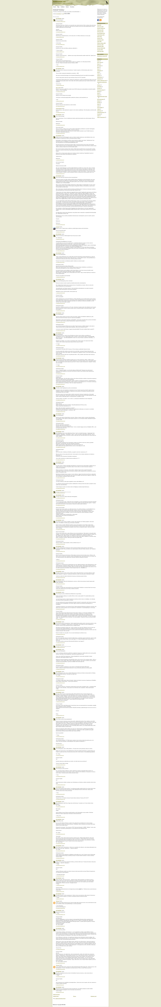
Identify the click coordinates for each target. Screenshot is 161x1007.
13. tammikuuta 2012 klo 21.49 (60, 330)
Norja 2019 (99, 25)
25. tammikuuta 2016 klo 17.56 (60, 914)
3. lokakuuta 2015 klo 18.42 (60, 891)
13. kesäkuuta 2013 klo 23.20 (60, 682)
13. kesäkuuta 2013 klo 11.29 (60, 676)
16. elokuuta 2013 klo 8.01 (60, 755)
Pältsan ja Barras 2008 (101, 43)
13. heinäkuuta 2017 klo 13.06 (60, 976)
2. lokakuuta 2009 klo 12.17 (60, 51)
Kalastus (98, 75)
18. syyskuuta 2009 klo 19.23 (60, 44)
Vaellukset (63, 6)
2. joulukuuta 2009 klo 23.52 (60, 66)
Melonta (98, 91)
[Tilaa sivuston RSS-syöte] (100, 20)
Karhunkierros (99, 77)
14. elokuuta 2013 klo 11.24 (60, 715)
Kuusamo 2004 (100, 49)
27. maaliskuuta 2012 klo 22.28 (60, 411)
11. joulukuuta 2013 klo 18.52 (60, 794)
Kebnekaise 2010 (100, 39)
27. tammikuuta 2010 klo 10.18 (60, 91)
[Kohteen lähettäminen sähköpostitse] (64, 13)
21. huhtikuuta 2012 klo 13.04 (60, 477)
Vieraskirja (72, 6)
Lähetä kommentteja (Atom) (60, 998)
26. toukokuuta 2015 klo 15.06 (60, 850)
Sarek (98, 105)
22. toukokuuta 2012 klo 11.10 (60, 529)
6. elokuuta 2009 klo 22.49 (60, 37)
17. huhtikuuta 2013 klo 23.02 (60, 642)
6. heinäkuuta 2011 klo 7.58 (60, 239)
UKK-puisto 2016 (100, 30)
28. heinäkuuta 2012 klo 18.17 (60, 583)
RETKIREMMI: (58, 18)
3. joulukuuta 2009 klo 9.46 (60, 85)
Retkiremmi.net (59, 2)
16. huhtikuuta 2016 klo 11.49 (60, 949)
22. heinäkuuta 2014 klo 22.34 (60, 817)
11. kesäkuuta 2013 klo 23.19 (60, 669)
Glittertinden (99, 70)
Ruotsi (98, 104)
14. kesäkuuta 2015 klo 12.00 (60, 865)
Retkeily (98, 100)
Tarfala (98, 109)
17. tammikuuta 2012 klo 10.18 (60, 345)
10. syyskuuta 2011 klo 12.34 (60, 250)
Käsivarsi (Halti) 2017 (101, 28)
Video (98, 115)
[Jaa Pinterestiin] (69, 13)
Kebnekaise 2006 (100, 46)
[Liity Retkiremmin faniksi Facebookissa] (98, 20)
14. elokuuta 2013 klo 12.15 (60, 736)
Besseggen (99, 65)
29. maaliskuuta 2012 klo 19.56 (60, 447)
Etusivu (54, 6)
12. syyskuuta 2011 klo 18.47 (60, 262)
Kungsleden (99, 86)
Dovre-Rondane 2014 (101, 33)
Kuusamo (99, 88)
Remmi (67, 6)
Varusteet (99, 114)
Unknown (57, 901)
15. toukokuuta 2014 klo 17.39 (60, 799)
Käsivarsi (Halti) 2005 (101, 48)
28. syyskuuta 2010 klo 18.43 (60, 106)
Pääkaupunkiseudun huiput (102, 96)
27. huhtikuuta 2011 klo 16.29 (60, 133)
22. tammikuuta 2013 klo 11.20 (60, 634)
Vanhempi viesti (93, 996)
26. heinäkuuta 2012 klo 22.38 (60, 569)
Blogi (58, 6)
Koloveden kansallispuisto (102, 82)
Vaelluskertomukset (100, 112)
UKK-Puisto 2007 (100, 44)
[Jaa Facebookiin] (68, 13)
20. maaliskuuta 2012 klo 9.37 (60, 384)
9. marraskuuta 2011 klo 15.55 (60, 303)
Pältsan (98, 94)
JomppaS (57, 226)
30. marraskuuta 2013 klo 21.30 (60, 784)
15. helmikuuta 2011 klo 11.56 (60, 112)
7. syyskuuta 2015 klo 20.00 (60, 885)
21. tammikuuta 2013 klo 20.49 (60, 619)
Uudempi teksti (56, 996)
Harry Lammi (58, 87)
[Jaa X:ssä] (67, 13)
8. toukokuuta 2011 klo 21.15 (60, 173)
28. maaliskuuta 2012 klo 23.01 (60, 429)
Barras (98, 64)
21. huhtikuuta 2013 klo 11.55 (60, 647)
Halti (98, 72)
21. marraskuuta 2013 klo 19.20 (60, 776)
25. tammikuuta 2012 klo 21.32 (60, 373)
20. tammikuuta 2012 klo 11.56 (60, 366)
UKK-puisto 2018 (100, 26)
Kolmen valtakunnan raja (101, 80)
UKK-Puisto (99, 110)
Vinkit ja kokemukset (101, 117)
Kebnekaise (99, 78)
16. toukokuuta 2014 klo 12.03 (60, 806)
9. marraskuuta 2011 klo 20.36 (60, 310)
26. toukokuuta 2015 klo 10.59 (60, 843)
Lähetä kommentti (56, 994)
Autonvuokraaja (59, 108)
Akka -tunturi (99, 62)
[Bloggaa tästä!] (65, 13)
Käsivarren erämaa (100, 89)
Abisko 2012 (99, 36)
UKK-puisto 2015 (100, 31)
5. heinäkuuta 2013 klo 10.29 (60, 701)
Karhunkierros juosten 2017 (102, 56)
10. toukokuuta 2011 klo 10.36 (60, 224)
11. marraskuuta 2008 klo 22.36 (60, 21)
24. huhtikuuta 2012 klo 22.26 (60, 505)
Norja (98, 93)
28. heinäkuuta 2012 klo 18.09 (60, 577)
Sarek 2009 (99, 41)
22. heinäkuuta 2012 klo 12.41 (60, 551)
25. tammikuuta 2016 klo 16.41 (60, 908)
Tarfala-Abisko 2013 (100, 34)
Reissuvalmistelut (100, 99)
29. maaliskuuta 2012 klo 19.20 (60, 437)
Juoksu (98, 73)
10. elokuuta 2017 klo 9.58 (60, 992)
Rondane (98, 102)
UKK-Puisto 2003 (100, 51)
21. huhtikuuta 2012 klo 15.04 (60, 488)
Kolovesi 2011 (99, 38)
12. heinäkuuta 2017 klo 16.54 (60, 969)
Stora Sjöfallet (99, 107)
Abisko (98, 60)
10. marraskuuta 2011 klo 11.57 (60, 322)
